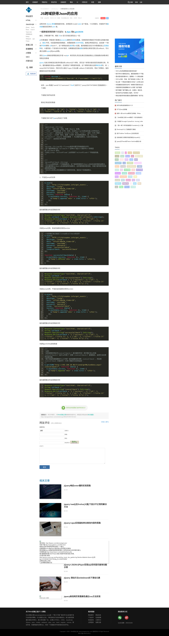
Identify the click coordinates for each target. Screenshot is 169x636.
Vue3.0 (33, 29)
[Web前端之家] (29, 10)
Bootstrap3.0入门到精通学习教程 (126, 129)
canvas (124, 173)
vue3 (121, 159)
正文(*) (41, 446)
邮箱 (66, 434)
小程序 (140, 166)
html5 (117, 156)
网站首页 (29, 16)
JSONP (77, 43)
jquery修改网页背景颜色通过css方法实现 (82, 596)
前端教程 (130, 163)
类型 (81, 43)
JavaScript (138, 163)
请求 (71, 45)
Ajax (69, 32)
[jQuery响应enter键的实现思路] (50, 491)
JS (107, 18)
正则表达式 (29, 34)
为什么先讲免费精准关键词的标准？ (127, 71)
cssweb (138, 173)
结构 (73, 40)
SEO (28, 57)
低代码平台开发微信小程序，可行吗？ (127, 93)
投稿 (99, 2)
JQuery (103, 18)
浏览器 (133, 187)
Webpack (28, 39)
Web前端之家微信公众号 (120, 618)
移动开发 (54, 2)
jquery (42, 62)
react (116, 170)
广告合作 (91, 617)
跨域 (53, 24)
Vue (133, 180)
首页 (27, 2)
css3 (131, 159)
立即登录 (91, 622)
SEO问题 (127, 170)
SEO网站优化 (131, 166)
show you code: (44, 598)
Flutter (27, 41)
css (121, 170)
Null (72, 85)
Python (127, 187)
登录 (136, 2)
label (79, 24)
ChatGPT (118, 163)
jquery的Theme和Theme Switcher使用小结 (129, 141)
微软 (139, 183)
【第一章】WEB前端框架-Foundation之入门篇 (130, 125)
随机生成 (99, 65)
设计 (138, 180)
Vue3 (122, 156)
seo (132, 156)
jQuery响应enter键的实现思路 (77, 486)
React (27, 29)
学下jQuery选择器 (122, 109)
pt (67, 55)
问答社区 (84, 2)
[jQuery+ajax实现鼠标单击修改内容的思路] (50, 529)
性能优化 (44, 2)
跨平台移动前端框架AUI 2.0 (125, 105)
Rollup (27, 36)
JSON (80, 32)
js (40, 40)
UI (77, 2)
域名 (44, 43)
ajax (33, 39)
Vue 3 (117, 166)
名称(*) (66, 430)
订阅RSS (98, 620)
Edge (121, 187)
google (117, 180)
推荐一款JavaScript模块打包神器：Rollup (129, 113)
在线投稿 (98, 617)
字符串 (43, 45)
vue (124, 163)
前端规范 (63, 2)
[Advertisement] (129, 24)
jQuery (28, 27)
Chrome (117, 173)
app (116, 187)
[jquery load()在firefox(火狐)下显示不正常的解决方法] (50, 510)
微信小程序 (139, 156)
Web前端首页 (44, 9)
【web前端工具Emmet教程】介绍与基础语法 (129, 117)
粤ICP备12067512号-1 (84, 633)
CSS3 (130, 176)
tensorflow (123, 176)
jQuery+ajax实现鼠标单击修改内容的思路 (82, 523)
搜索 (131, 2)
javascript (64, 40)
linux (116, 176)
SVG (116, 159)
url (75, 45)
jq (54, 118)
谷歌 (135, 176)
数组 (122, 180)
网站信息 (98, 615)
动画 (133, 170)
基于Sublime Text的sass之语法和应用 (128, 133)
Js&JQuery (54, 9)
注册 (141, 2)
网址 (66, 438)
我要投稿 (33, 73)
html (136, 159)
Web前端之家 (62, 414)
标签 (92, 2)
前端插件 (35, 2)
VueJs (33, 27)
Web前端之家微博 (127, 618)
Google (123, 166)
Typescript (29, 32)
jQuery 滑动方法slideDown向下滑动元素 (82, 578)
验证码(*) (67, 442)
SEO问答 (139, 170)
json (53, 27)
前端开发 (125, 183)
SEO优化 (131, 173)
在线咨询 (91, 620)
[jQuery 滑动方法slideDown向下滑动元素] (50, 584)
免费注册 (98, 622)
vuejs (129, 152)
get (76, 32)
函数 (80, 48)
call (50, 45)
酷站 (71, 2)
